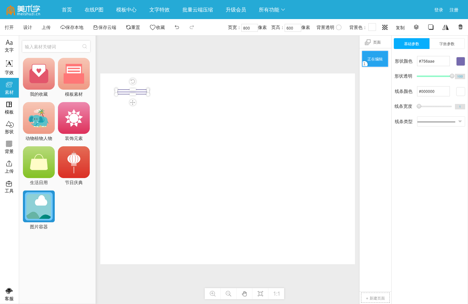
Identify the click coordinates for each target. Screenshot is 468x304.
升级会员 (236, 9)
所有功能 (272, 9)
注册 (454, 9)
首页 (67, 9)
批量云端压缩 (197, 9)
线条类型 (404, 121)
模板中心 (126, 9)
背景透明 (325, 27)
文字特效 (159, 9)
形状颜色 (404, 61)
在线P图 (94, 9)
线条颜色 (404, 91)
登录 (438, 9)
